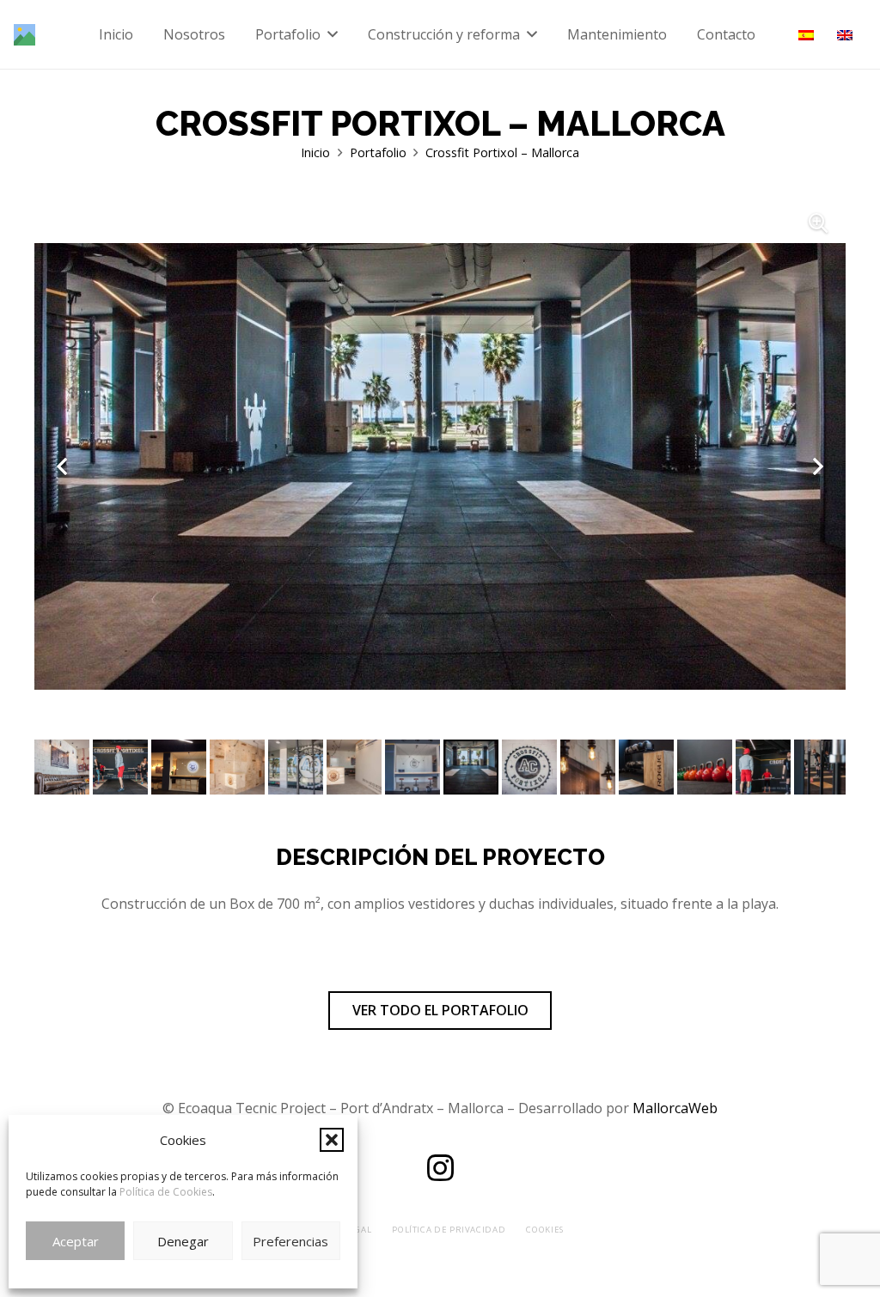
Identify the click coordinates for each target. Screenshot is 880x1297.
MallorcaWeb (675, 1108)
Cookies (544, 1229)
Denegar (183, 1241)
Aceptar (75, 1241)
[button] (331, 1139)
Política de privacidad (448, 1229)
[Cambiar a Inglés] (847, 34)
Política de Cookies (165, 1191)
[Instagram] (440, 1168)
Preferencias (290, 1241)
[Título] (24, 35)
